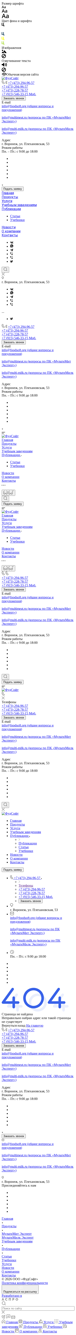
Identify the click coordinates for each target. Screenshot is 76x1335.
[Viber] (11, 254)
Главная (8, 193)
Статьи (15, 216)
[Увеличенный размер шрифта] (5, 17)
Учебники (17, 220)
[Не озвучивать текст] (4, 70)
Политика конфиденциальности (25, 1283)
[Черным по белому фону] (3, 25)
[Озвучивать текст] (4, 65)
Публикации (11, 209)
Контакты (10, 235)
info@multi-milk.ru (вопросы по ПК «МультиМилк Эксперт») (35, 942)
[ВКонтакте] (11, 242)
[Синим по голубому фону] (3, 35)
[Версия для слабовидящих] (8, 493)
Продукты (10, 197)
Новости (9, 227)
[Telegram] (11, 250)
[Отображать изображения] (4, 52)
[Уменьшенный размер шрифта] (4, 7)
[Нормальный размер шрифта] (4, 11)
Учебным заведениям (19, 205)
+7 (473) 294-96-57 (21, 83)
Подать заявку (12, 188)
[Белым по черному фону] (3, 30)
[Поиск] (5, 270)
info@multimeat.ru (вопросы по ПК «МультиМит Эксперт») (35, 931)
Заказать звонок (13, 98)
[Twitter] (11, 261)
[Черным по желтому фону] (3, 39)
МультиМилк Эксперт (18, 1237)
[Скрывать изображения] (4, 57)
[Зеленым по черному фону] (3, 44)
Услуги (7, 201)
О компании (11, 231)
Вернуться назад (13, 1025)
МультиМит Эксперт (17, 1234)
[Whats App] (11, 246)
